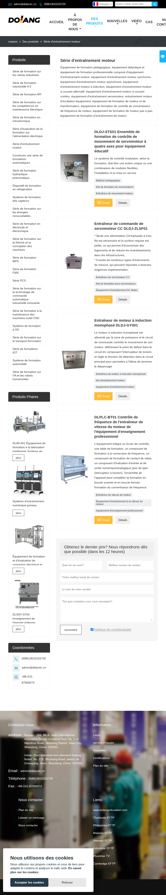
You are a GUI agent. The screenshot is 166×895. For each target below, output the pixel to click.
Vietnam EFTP (102, 840)
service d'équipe (103, 742)
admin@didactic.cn (25, 4)
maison (13, 41)
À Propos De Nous (75, 22)
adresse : (15, 735)
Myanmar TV (101, 856)
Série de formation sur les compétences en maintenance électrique (28, 106)
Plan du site (100, 765)
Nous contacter (28, 825)
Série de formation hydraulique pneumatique (24, 174)
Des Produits (94, 21)
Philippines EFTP (104, 825)
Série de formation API (27, 94)
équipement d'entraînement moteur (115, 387)
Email (103, 202)
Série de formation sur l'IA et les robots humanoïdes (27, 375)
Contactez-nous (21, 725)
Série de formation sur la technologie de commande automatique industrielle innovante (27, 296)
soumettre (70, 629)
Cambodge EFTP (104, 863)
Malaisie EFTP (102, 833)
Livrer (96, 735)
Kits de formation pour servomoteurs (116, 283)
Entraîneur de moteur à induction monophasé (121, 374)
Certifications (101, 758)
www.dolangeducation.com (110, 810)
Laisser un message (31, 817)
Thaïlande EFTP (103, 817)
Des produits (30, 41)
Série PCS (19, 280)
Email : (13, 771)
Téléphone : (18, 778)
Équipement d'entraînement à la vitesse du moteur (119, 503)
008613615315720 (54, 4)
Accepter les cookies (29, 882)
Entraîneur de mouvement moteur (114, 193)
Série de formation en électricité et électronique (26, 227)
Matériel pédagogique (108, 180)
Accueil (56, 22)
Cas (149, 22)
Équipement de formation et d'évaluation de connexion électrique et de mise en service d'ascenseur (29, 561)
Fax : (12, 786)
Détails (122, 202)
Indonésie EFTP (103, 848)
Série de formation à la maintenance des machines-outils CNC (27, 314)
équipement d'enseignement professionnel (119, 510)
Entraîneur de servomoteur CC (113, 277)
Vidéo (136, 21)
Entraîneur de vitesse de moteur (113, 495)
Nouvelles (117, 21)
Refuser (67, 882)
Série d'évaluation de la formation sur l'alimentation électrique (28, 132)
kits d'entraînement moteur (110, 380)
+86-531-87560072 (29, 786)
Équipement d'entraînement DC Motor (116, 290)
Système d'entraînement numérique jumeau (28, 503)
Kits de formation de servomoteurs (114, 187)
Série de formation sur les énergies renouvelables (27, 212)
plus (18, 457)
